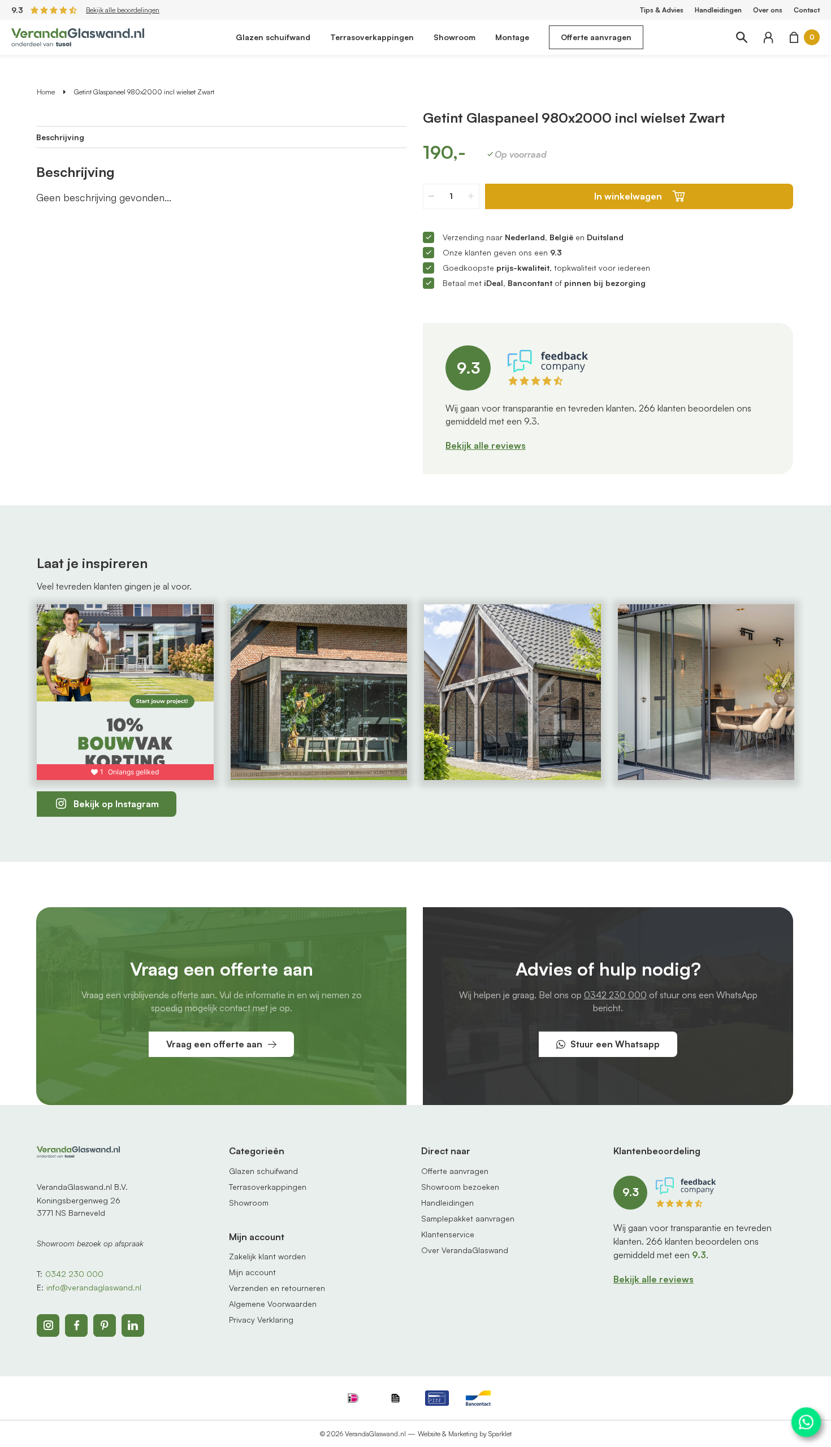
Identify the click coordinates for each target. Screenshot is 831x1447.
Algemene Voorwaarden (273, 1304)
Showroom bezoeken (460, 1187)
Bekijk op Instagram (116, 803)
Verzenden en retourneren (277, 1288)
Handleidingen (718, 10)
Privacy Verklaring (261, 1319)
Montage (512, 37)
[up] (470, 196)
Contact (807, 10)
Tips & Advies (661, 10)
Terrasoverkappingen (372, 37)
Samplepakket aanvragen (467, 1218)
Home (46, 92)
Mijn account (252, 1272)
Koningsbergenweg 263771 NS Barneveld (78, 1206)
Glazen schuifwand (273, 37)
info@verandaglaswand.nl (93, 1287)
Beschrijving (60, 137)
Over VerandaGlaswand (464, 1250)
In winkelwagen (628, 196)
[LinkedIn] (133, 1325)
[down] (431, 196)
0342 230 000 (615, 994)
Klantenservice (447, 1234)
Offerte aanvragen (596, 37)
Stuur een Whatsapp (615, 1044)
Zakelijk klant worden (267, 1256)
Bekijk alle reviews (485, 445)
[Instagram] (48, 1325)
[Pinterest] (104, 1325)
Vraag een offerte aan (214, 1044)
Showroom (454, 37)
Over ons (767, 10)
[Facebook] (76, 1325)
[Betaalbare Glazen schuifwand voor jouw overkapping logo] (77, 36)
